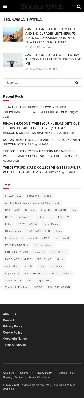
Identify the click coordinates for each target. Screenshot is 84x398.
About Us (9, 314)
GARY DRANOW (27, 223)
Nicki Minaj (56, 266)
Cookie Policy (12, 332)
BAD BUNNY (12, 209)
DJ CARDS (24, 216)
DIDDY (9, 216)
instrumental (29, 238)
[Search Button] (77, 82)
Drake (40, 216)
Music (60, 259)
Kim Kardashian (43, 245)
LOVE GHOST (58, 252)
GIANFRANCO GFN (38, 230)
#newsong (33, 195)
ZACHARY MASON (59, 287)
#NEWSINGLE (13, 195)
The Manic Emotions (17, 287)
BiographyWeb (42, 6)
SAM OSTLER (13, 280)
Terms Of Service (15, 345)
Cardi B (45, 209)
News (41, 266)
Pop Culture (12, 273)
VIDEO (38, 287)
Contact (8, 320)
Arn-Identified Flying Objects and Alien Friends (32, 202)
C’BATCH (60, 209)
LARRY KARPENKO (16, 252)
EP (51, 216)
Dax (74, 209)
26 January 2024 (41, 68)
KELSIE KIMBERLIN (16, 245)
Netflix (28, 266)
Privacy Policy (13, 326)
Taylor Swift (44, 280)
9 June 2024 (38, 47)
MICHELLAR (44, 259)
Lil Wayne (39, 252)
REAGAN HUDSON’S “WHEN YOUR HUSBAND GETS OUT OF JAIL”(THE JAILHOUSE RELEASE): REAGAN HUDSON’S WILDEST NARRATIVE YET (41, 128)
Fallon (8, 223)
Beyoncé (30, 209)
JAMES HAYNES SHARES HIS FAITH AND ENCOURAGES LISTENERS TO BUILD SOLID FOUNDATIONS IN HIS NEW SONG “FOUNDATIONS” (50, 35)
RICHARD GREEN (35, 273)
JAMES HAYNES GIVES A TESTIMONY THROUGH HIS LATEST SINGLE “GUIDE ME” (53, 59)
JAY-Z (45, 238)
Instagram (11, 238)
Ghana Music (50, 223)
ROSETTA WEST (61, 273)
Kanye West (62, 238)
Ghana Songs (13, 230)
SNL (29, 280)
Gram (58, 230)
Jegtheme (8, 388)
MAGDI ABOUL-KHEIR (18, 259)
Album (48, 195)
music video (12, 266)
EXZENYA (64, 216)
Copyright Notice (15, 338)
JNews (15, 384)
